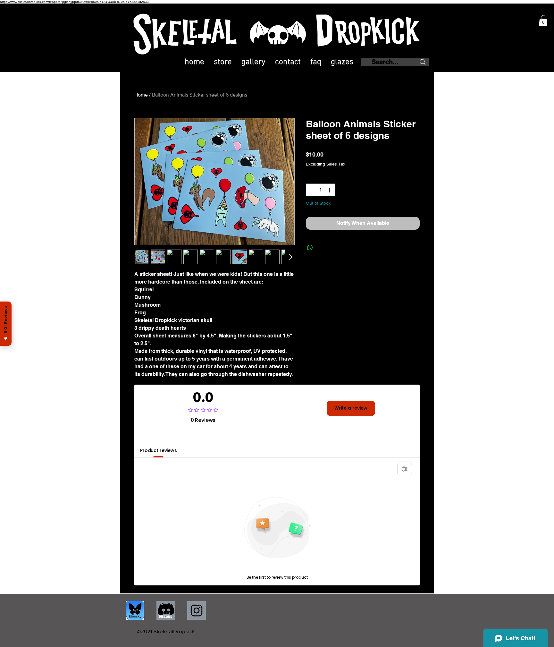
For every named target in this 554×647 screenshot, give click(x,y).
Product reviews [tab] (158, 450)
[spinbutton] (320, 190)
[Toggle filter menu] (404, 469)
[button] (543, 20)
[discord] (165, 610)
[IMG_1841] (196, 610)
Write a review (350, 408)
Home (141, 95)
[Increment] (329, 190)
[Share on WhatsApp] (310, 247)
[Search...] (422, 62)
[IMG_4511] (135, 610)
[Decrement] (311, 190)
